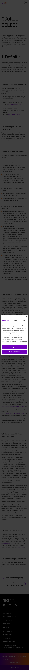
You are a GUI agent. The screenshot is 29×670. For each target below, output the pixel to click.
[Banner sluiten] (26, 316)
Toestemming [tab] (5, 320)
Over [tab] (24, 320)
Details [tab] (15, 320)
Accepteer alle (14, 347)
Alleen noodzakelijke (14, 352)
